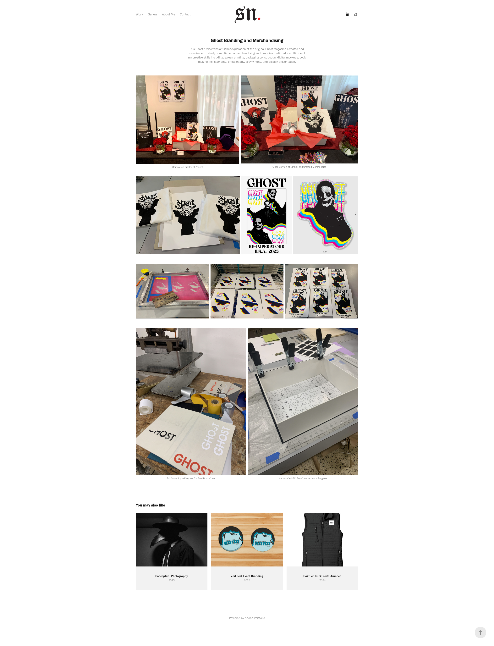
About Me (168, 14)
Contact (185, 14)
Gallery (152, 14)
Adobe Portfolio (255, 618)
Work (139, 14)
